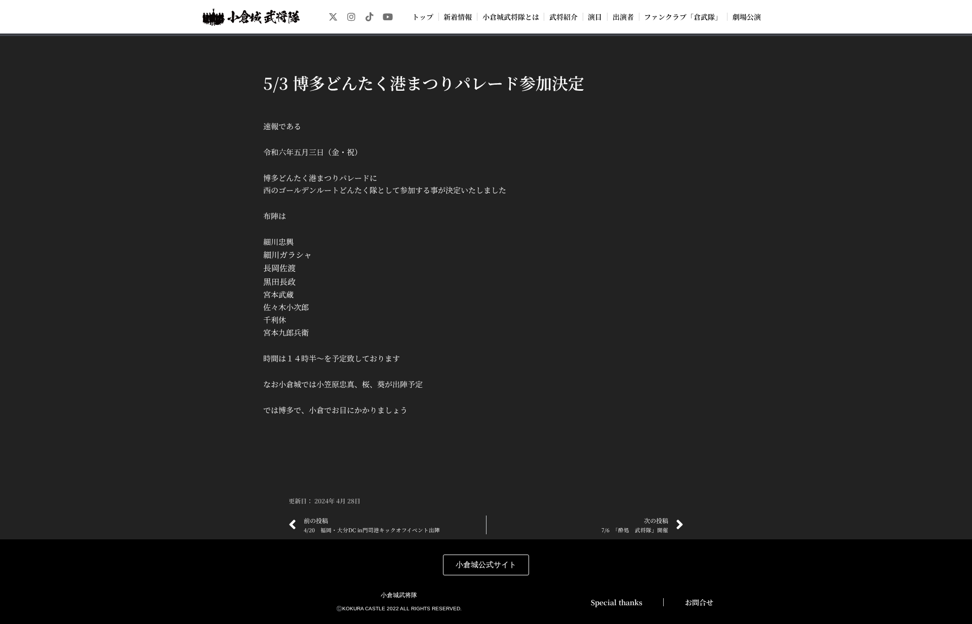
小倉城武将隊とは (510, 17)
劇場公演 (747, 17)
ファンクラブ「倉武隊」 (683, 17)
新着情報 (457, 17)
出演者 (623, 17)
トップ (422, 17)
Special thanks (616, 602)
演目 (595, 17)
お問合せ (699, 602)
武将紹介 (563, 17)
